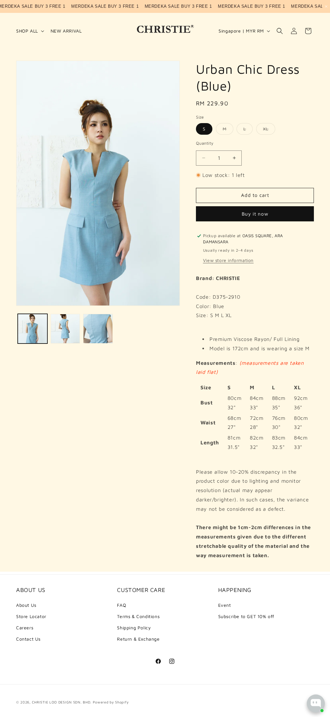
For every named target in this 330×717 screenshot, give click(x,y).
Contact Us (28, 639)
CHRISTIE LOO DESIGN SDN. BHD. (62, 702)
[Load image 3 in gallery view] (98, 329)
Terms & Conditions (138, 616)
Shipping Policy (134, 627)
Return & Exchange (138, 639)
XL (269, 130)
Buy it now (255, 214)
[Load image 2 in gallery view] (65, 329)
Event (224, 605)
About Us (26, 605)
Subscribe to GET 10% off (246, 616)
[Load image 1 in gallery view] (32, 329)
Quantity (204, 143)
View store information (228, 260)
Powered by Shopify (111, 702)
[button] (29, 31)
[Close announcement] (326, 6)
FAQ (121, 605)
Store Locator (31, 616)
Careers (24, 627)
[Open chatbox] (316, 703)
